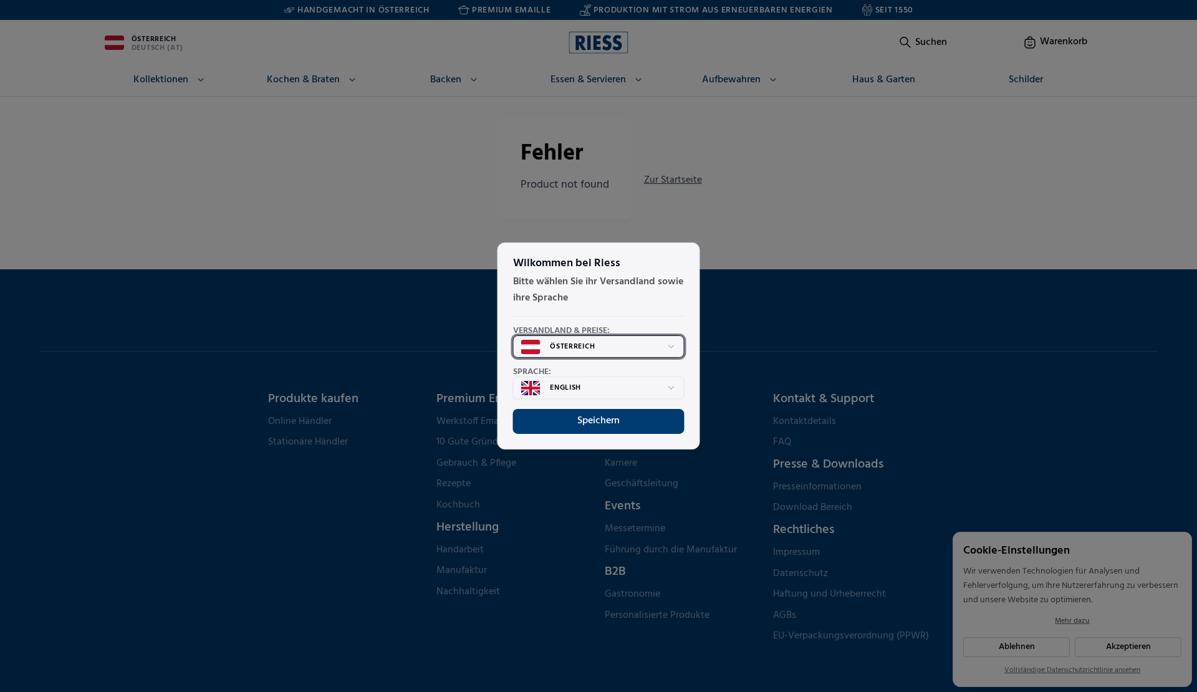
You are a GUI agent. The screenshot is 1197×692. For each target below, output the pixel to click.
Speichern (598, 421)
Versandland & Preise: (561, 331)
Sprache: (532, 372)
